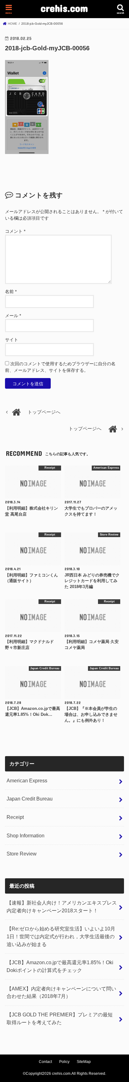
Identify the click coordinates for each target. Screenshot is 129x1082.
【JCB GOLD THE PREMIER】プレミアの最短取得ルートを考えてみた (60, 1018)
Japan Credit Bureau (30, 798)
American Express (27, 780)
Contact (45, 1062)
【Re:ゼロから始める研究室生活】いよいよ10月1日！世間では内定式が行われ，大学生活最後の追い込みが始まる (61, 936)
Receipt (15, 817)
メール (13, 315)
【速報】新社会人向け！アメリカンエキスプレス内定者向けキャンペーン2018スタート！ (62, 906)
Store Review (22, 853)
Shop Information (25, 835)
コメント (15, 231)
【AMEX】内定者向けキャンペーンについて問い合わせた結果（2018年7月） (61, 992)
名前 (11, 291)
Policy (64, 1062)
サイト (11, 339)
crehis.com (64, 8)
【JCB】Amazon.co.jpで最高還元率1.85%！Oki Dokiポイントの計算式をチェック (60, 966)
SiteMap (84, 1062)
